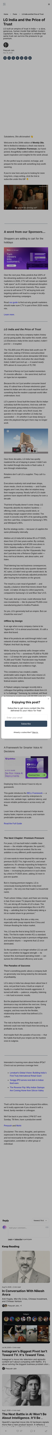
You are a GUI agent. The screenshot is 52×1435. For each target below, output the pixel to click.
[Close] (48, 699)
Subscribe (26, 723)
